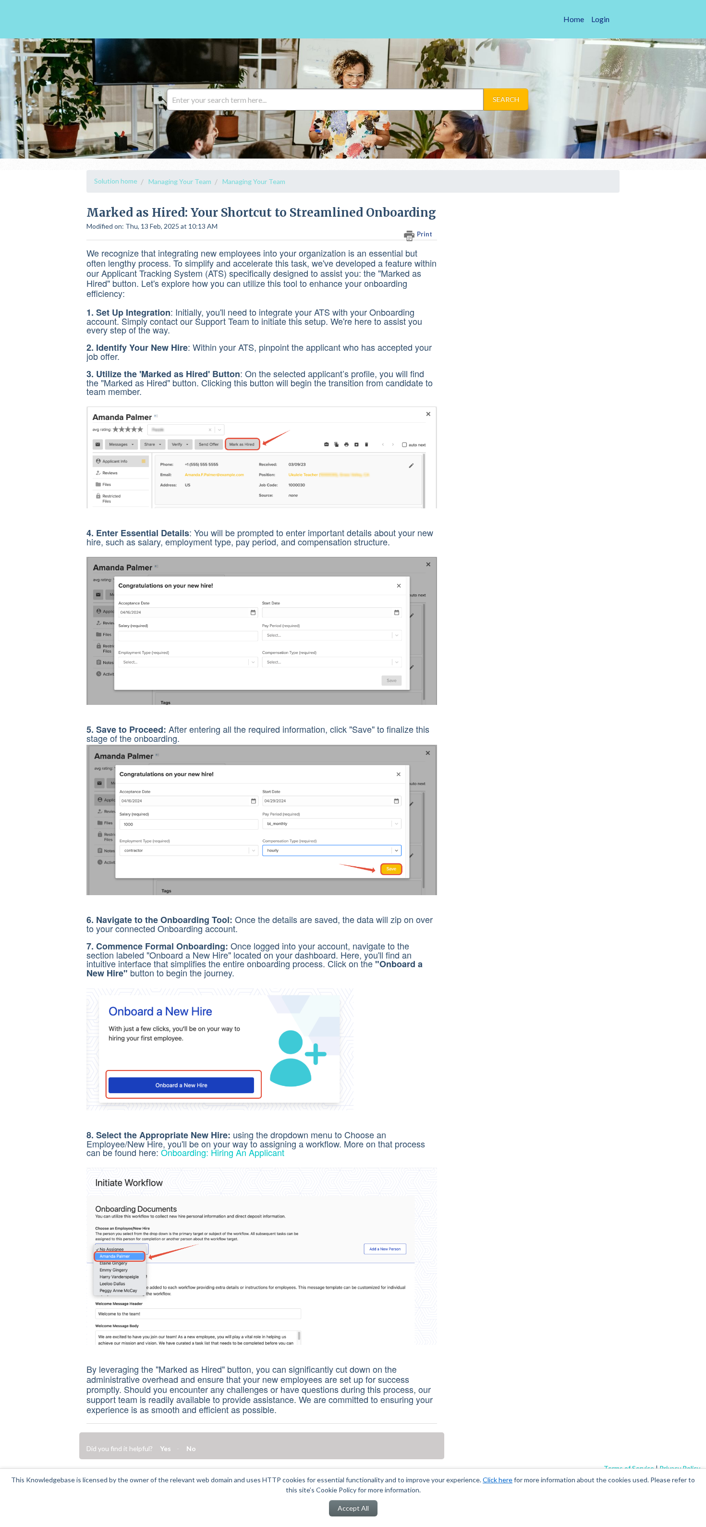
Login (600, 19)
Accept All (353, 1508)
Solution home (115, 181)
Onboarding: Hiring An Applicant (222, 1152)
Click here (497, 1480)
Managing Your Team (179, 181)
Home (573, 19)
